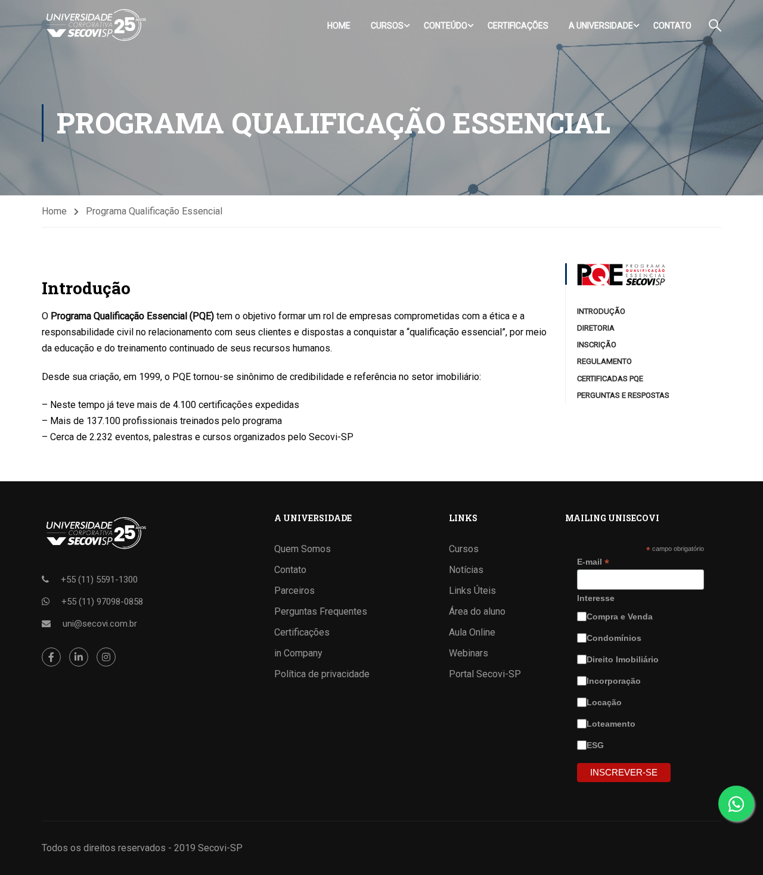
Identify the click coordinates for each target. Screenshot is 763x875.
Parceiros (294, 590)
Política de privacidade (322, 674)
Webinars (468, 653)
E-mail (593, 562)
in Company (298, 653)
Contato (672, 25)
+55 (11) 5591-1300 (99, 579)
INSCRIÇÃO (596, 344)
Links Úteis (472, 590)
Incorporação (615, 681)
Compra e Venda (621, 616)
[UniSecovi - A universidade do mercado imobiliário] (95, 25)
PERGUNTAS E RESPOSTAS (623, 395)
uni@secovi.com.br (100, 623)
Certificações (518, 25)
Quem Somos (302, 549)
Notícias (466, 569)
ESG (596, 745)
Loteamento (612, 723)
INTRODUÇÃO (601, 311)
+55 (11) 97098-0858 (102, 601)
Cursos (387, 25)
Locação (605, 702)
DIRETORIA (596, 327)
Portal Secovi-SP (485, 674)
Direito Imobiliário (624, 659)
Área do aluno (477, 611)
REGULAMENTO (604, 361)
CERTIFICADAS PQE (610, 378)
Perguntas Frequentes (320, 611)
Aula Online (472, 632)
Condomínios (615, 638)
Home (339, 25)
